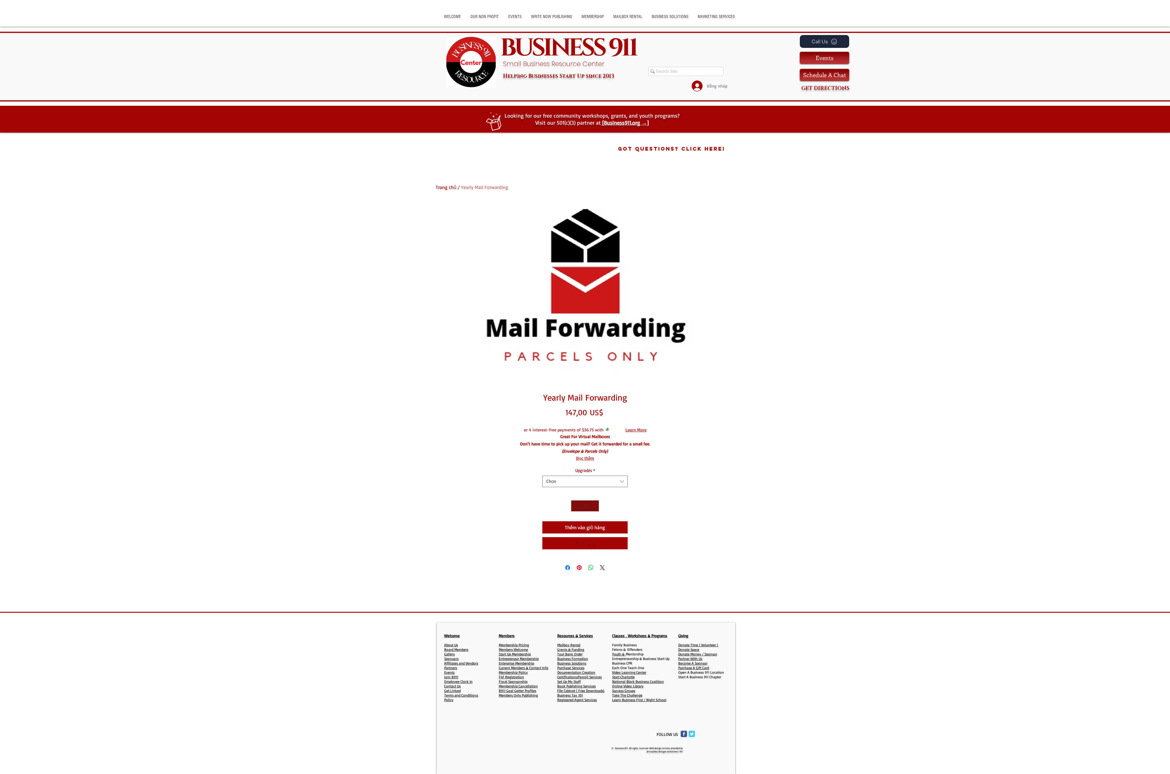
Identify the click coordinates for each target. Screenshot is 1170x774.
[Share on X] (602, 567)
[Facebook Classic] (684, 734)
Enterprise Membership (516, 663)
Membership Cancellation (518, 686)
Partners (450, 667)
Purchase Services (570, 667)
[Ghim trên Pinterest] (579, 567)
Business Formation (572, 658)
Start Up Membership (515, 654)
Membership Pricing (514, 645)
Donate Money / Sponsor (697, 654)
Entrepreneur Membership (519, 658)
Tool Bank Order (570, 654)
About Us (451, 645)
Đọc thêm (585, 458)
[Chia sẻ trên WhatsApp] (590, 567)
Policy (448, 699)
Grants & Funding (570, 649)
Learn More (636, 429)
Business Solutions (571, 663)
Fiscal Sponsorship (513, 681)
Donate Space (688, 649)
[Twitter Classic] (692, 734)
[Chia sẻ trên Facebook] (567, 567)
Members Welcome (513, 649)
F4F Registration (511, 677)
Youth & (619, 654)
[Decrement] (576, 506)
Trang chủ (446, 187)
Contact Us (452, 686)
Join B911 (451, 677)
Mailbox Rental (568, 645)
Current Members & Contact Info (523, 667)
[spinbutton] (585, 506)
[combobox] (585, 481)
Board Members (456, 649)
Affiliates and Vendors (461, 663)
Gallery (449, 654)
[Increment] (594, 506)
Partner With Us (690, 658)
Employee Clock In (458, 681)
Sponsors (451, 658)
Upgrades (585, 470)
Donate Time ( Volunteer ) (698, 645)
